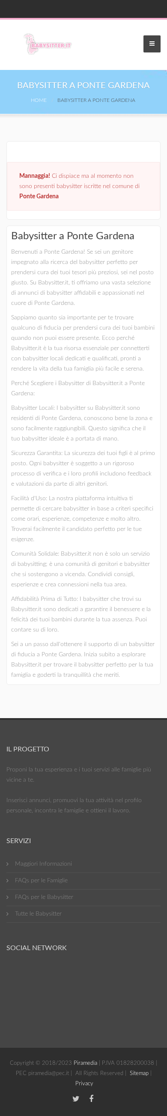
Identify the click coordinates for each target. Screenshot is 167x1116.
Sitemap (139, 1073)
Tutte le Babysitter (38, 914)
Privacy (84, 1084)
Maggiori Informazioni (43, 864)
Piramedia (85, 1063)
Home (39, 100)
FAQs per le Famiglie (41, 881)
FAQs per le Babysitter (44, 897)
